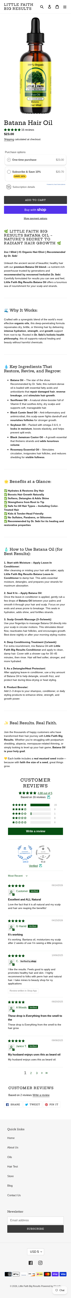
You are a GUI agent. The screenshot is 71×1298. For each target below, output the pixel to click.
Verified (33, 865)
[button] (12, 129)
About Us (12, 1147)
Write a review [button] (35, 831)
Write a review (41, 1095)
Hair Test (12, 1166)
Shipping (9, 139)
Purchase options (15, 152)
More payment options (35, 218)
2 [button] (31, 1073)
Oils (9, 1157)
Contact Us (14, 1195)
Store (10, 1176)
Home (11, 1137)
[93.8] (43, 853)
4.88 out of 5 (45, 793)
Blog (10, 1185)
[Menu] (65, 7)
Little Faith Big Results (18, 7)
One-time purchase (24, 159)
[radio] (9, 160)
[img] (16, 885)
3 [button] (37, 1073)
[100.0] (25, 853)
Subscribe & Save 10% (27, 173)
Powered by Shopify (51, 1286)
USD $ (34, 1251)
